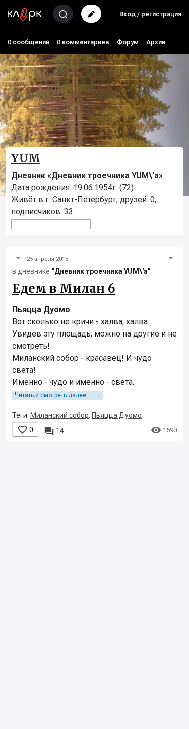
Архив (156, 42)
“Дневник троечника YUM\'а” (101, 271)
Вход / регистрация (150, 14)
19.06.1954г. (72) (103, 187)
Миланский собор (59, 415)
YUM (25, 158)
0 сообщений (28, 42)
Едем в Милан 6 (63, 288)
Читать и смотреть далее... (57, 395)
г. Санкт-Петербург (80, 199)
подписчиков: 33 (42, 211)
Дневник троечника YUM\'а (105, 175)
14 (54, 431)
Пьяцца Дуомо (117, 415)
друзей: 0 (137, 199)
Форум (128, 42)
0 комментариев (83, 42)
